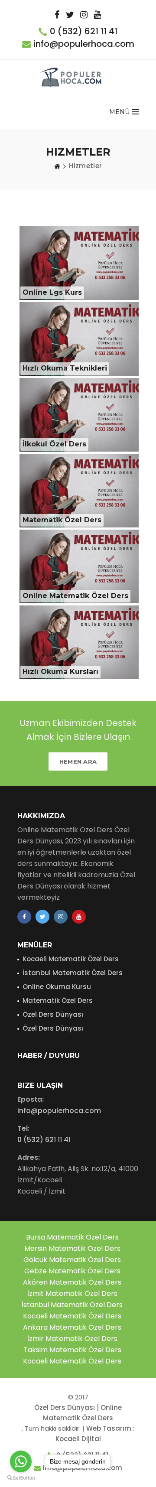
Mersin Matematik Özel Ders (72, 1248)
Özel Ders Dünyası (53, 1014)
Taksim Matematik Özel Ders (72, 1350)
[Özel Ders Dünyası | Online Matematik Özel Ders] (71, 77)
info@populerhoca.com (83, 44)
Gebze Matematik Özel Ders (72, 1271)
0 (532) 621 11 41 (83, 31)
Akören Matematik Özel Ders (72, 1282)
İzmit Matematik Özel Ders (72, 1293)
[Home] (57, 166)
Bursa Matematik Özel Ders (72, 1237)
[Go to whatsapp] (21, 1461)
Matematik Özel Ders (58, 1000)
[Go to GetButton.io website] (21, 1478)
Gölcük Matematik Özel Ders (72, 1260)
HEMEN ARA (78, 761)
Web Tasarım (108, 1428)
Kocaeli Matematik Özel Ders (71, 958)
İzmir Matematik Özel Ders (72, 1339)
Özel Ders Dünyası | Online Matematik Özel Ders (78, 1412)
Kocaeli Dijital (78, 1438)
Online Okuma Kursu (57, 986)
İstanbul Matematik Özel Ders (73, 972)
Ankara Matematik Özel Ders (72, 1327)
